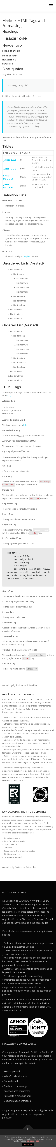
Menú (50, 5)
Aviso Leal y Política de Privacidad (19, 867)
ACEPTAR (28, 1144)
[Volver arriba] (28, 1128)
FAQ (9, 395)
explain (27, 256)
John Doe (10, 160)
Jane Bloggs (8, 186)
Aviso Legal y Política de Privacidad (19, 685)
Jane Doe (9, 168)
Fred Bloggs (8, 177)
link (24, 425)
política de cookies (34, 1141)
